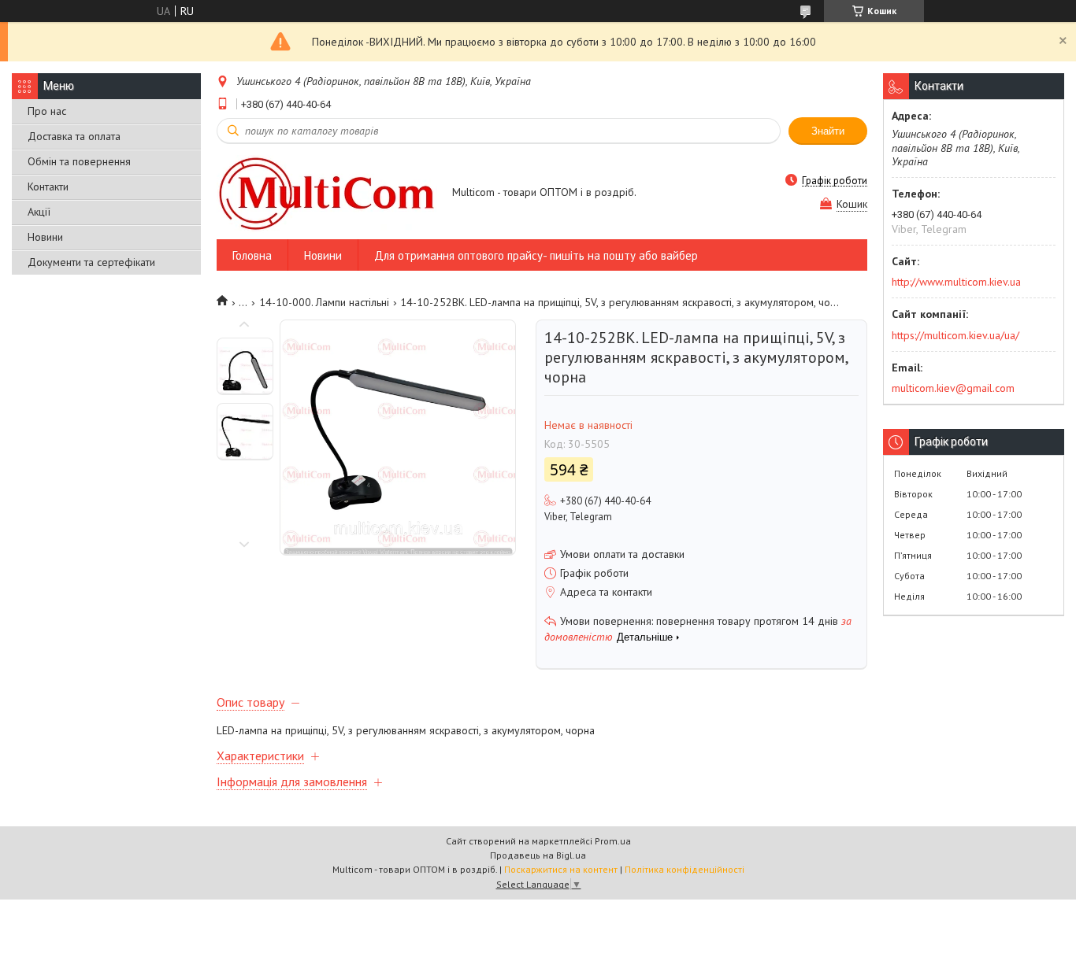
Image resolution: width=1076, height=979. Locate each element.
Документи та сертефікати (91, 262)
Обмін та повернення (79, 161)
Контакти (48, 186)
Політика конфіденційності (684, 869)
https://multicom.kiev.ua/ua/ (955, 335)
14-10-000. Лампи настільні (324, 302)
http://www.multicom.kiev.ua (956, 282)
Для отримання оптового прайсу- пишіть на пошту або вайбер (536, 255)
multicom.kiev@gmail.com (953, 388)
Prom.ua (613, 841)
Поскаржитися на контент (561, 869)
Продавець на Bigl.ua (538, 855)
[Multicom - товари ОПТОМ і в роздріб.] (327, 193)
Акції (39, 212)
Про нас (47, 111)
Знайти (827, 131)
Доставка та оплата (74, 136)
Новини (45, 237)
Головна (252, 255)
